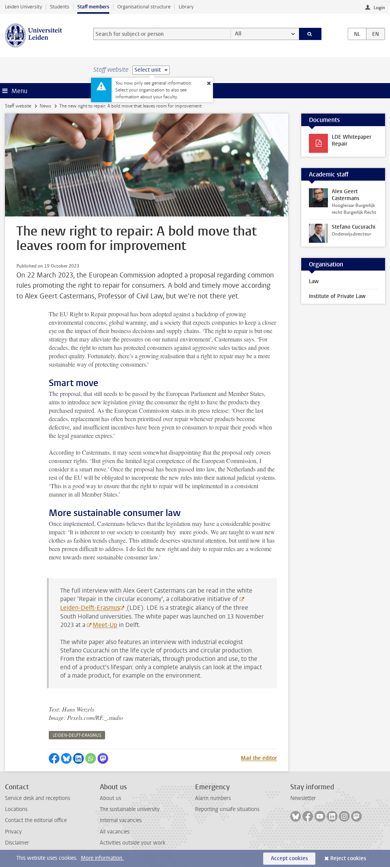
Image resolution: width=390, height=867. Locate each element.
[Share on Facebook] (54, 758)
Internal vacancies (121, 820)
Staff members (93, 6)
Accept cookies (289, 858)
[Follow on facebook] (307, 816)
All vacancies (114, 831)
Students (59, 6)
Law (314, 281)
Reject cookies (348, 858)
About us (110, 798)
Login (379, 8)
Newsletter (303, 798)
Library (186, 6)
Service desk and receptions (37, 798)
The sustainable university (130, 809)
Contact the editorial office (36, 820)
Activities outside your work (132, 842)
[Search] (310, 34)
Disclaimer (17, 842)
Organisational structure (144, 6)
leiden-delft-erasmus (77, 735)
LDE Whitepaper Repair (351, 140)
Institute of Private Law (337, 296)
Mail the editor (259, 758)
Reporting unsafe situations (227, 809)
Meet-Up (105, 625)
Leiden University (23, 6)
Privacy (13, 831)
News (45, 106)
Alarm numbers (213, 798)
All (238, 33)
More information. (102, 858)
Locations (16, 809)
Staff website (18, 106)
